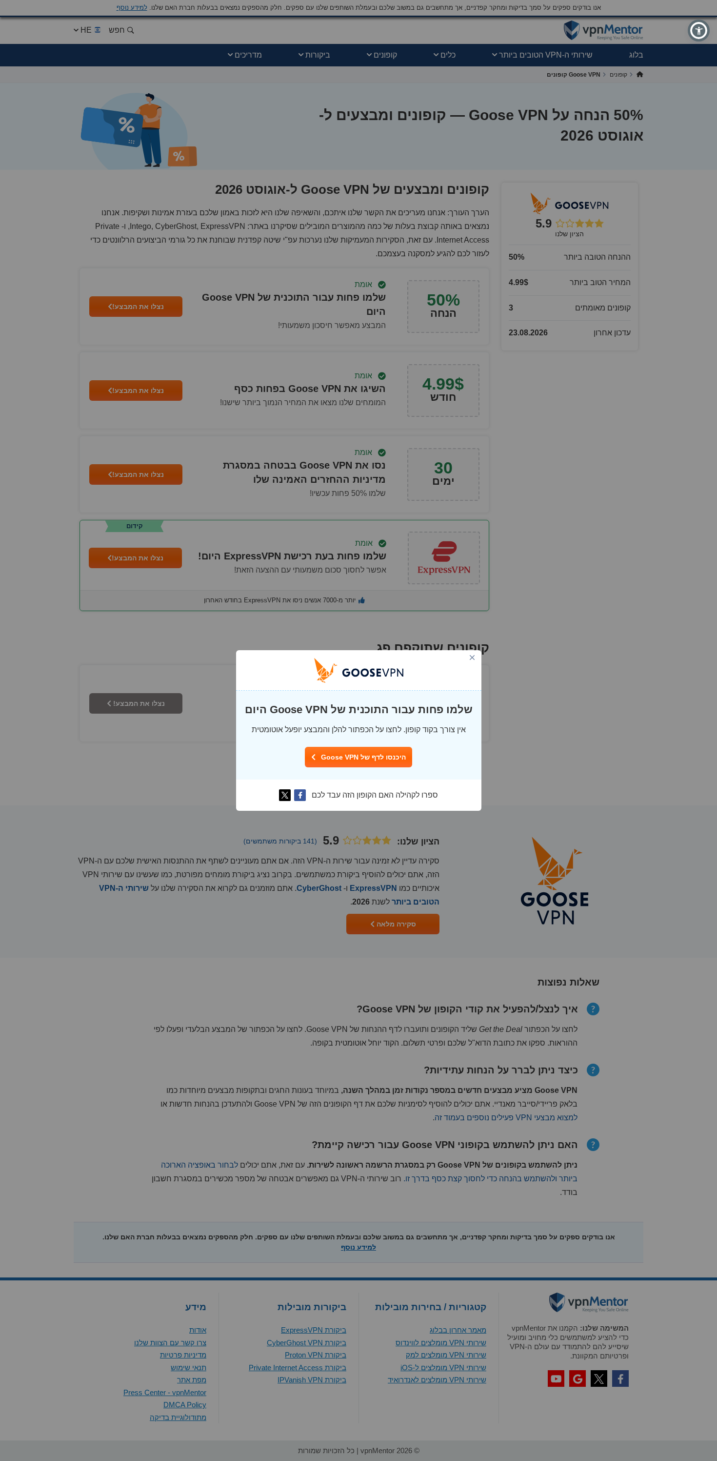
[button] (698, 30)
